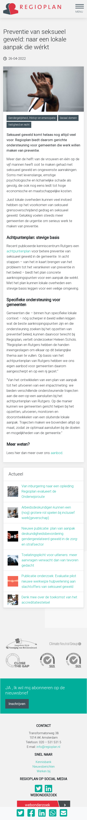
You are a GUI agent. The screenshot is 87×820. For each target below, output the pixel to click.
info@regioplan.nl (48, 747)
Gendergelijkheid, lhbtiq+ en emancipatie (32, 117)
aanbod (56, 453)
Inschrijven (17, 704)
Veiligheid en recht (19, 124)
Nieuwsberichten (44, 766)
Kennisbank (43, 762)
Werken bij (43, 771)
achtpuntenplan (19, 251)
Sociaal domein (68, 117)
